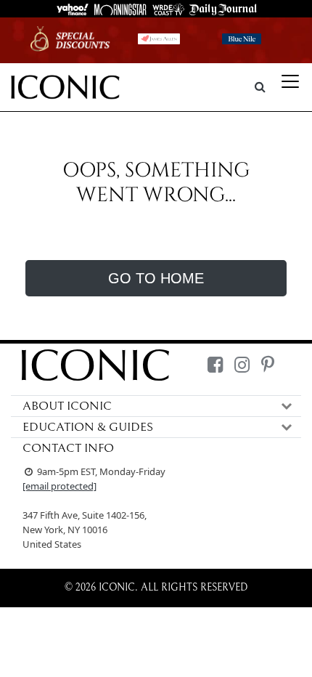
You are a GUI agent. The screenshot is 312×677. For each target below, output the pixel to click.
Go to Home (156, 278)
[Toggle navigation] (290, 81)
